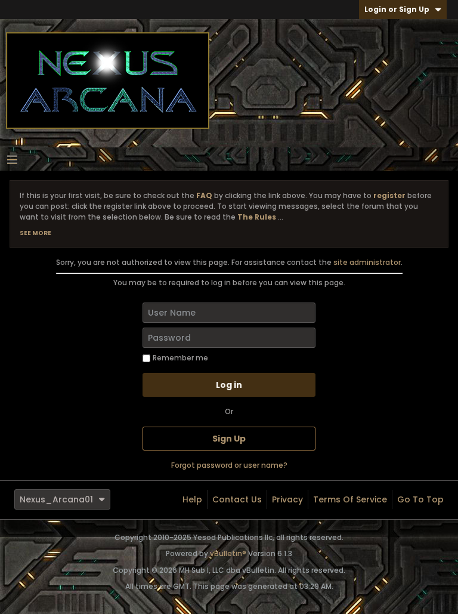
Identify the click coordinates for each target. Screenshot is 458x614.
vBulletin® (228, 553)
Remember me (180, 358)
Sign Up (229, 439)
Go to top (420, 499)
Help (192, 499)
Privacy (287, 499)
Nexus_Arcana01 (56, 499)
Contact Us (237, 499)
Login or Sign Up (396, 9)
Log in (229, 385)
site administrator (367, 262)
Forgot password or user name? (229, 465)
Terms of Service (350, 499)
